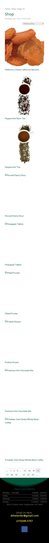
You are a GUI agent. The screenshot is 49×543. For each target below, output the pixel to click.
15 (33, 470)
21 (24, 474)
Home (7, 9)
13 (25, 470)
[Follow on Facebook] (24, 529)
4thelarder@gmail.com (25, 515)
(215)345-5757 (24, 521)
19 (16, 474)
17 (7, 474)
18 (12, 474)
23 (33, 474)
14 (29, 470)
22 (28, 474)
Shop (14, 9)
